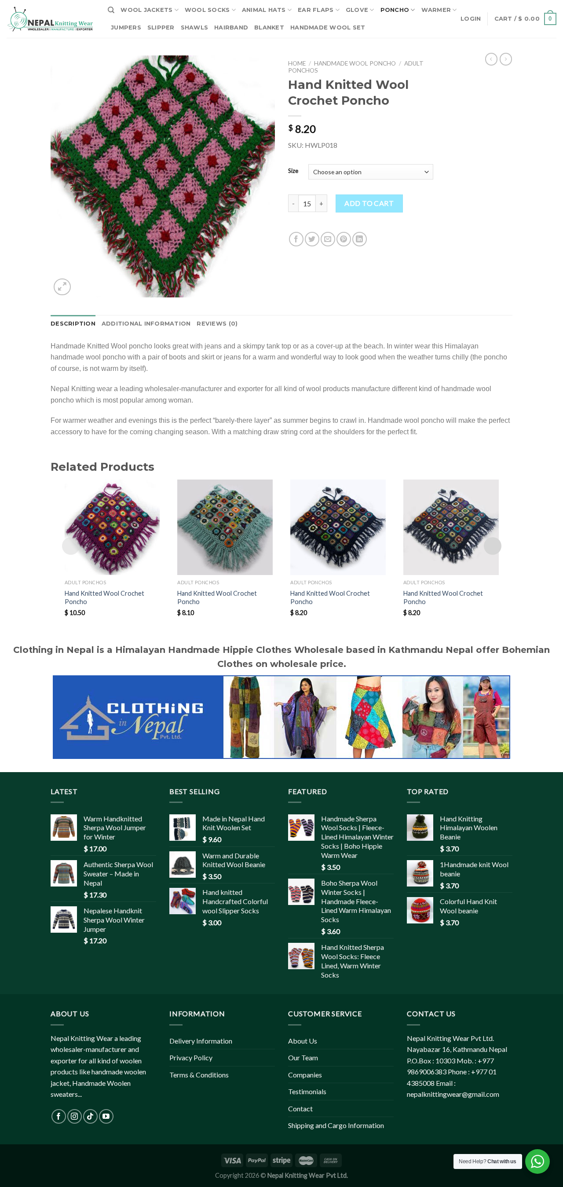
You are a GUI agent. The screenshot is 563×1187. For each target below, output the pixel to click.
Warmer (436, 10)
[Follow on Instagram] (74, 1116)
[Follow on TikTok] (90, 1116)
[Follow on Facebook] (58, 1116)
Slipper (161, 27)
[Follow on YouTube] (106, 1116)
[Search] (111, 10)
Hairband (231, 27)
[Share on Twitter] (312, 239)
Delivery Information (200, 1041)
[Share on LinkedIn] (359, 239)
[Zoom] (62, 287)
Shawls (194, 27)
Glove (357, 10)
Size (293, 171)
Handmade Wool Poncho (355, 63)
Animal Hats (264, 10)
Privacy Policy (190, 1057)
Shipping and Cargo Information (336, 1125)
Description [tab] (73, 323)
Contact (300, 1108)
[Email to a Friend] (328, 239)
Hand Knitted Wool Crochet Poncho (104, 597)
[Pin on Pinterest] (343, 239)
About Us (302, 1041)
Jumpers (126, 27)
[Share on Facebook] (296, 239)
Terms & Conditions (199, 1074)
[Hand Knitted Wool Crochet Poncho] (112, 527)
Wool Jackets (146, 10)
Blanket (269, 27)
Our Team (303, 1057)
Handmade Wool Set (327, 27)
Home (297, 63)
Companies (305, 1074)
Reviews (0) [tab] (217, 323)
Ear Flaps (315, 10)
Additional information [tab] (146, 323)
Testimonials (307, 1091)
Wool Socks (207, 10)
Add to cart (369, 203)
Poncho (394, 10)
